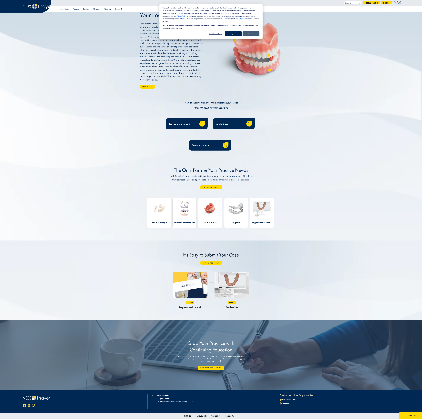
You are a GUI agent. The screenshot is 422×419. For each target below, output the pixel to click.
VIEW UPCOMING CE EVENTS (211, 368)
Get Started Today (211, 263)
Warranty (229, 416)
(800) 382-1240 (201, 108)
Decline (251, 34)
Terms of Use (185, 19)
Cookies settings (215, 34)
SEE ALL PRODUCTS (211, 187)
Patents (187, 416)
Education (96, 9)
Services (86, 9)
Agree (233, 34)
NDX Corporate (289, 400)
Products (76, 9)
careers (386, 3)
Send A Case (64, 9)
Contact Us (118, 9)
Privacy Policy (181, 16)
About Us (107, 9)
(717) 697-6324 (220, 108)
